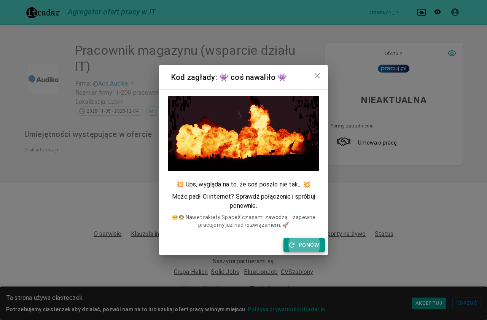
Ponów (309, 245)
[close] (317, 75)
